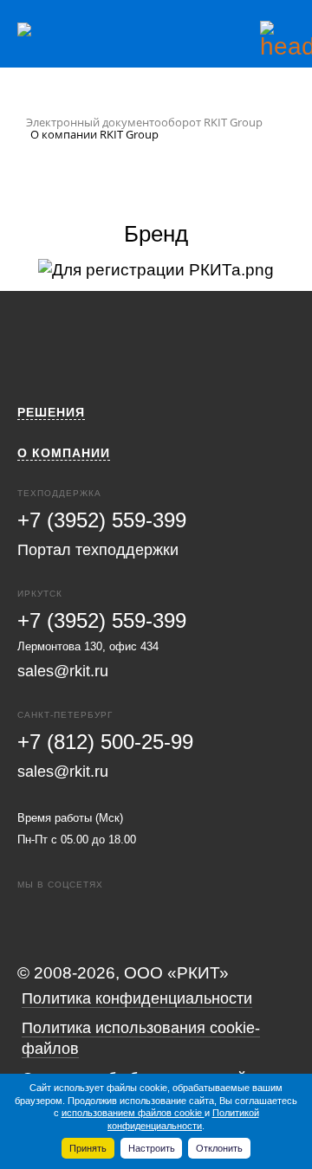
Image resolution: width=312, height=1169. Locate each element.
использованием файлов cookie (133, 1113)
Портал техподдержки (98, 550)
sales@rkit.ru (62, 671)
